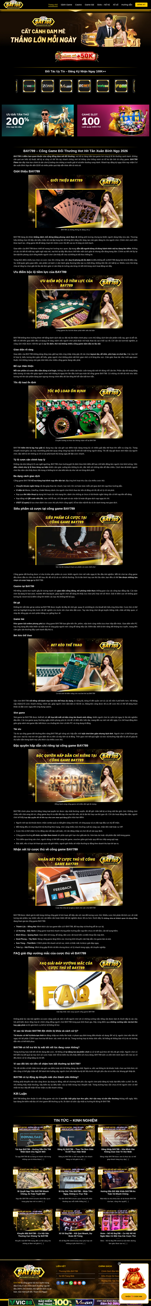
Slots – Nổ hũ (103, 5)
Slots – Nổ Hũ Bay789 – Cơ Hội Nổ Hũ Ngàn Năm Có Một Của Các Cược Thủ (118, 1234)
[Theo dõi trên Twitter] (62, 1283)
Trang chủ (53, 5)
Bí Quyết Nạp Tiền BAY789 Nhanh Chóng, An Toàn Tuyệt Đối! (33, 1192)
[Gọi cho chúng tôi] (71, 1283)
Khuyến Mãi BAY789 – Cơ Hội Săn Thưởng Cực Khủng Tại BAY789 (33, 1234)
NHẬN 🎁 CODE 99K (134, 1296)
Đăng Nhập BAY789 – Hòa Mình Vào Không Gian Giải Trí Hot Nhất (118, 1150)
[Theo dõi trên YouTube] (79, 1283)
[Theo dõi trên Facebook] (58, 1283)
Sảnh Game (66, 5)
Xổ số (115, 5)
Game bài (89, 5)
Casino (78, 5)
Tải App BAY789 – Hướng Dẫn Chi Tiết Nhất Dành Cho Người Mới (33, 1150)
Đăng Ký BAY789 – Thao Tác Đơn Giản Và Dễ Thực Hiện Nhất (75, 1150)
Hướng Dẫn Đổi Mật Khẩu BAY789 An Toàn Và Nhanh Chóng (118, 1192)
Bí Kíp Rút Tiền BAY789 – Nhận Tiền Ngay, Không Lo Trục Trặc (75, 1192)
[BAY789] (17, 4)
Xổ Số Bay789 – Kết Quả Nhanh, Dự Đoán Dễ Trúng (75, 1234)
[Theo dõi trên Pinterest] (75, 1283)
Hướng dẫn (126, 5)
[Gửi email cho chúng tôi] (67, 1283)
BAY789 (17, 1283)
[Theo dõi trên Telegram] (84, 1283)
